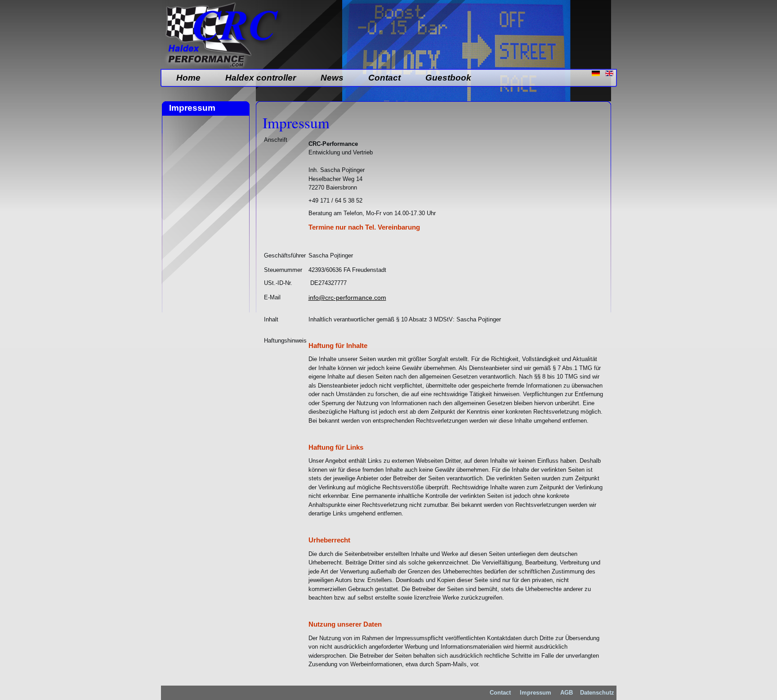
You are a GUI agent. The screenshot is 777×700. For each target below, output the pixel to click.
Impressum (535, 692)
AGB (565, 692)
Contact (384, 77)
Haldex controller (260, 77)
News (332, 77)
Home (188, 77)
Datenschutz (597, 692)
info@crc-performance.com (347, 297)
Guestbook (448, 77)
